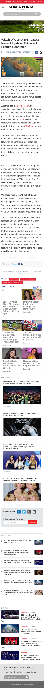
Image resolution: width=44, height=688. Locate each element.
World (11, 667)
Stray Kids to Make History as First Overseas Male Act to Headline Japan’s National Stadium (17, 552)
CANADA (39, 1)
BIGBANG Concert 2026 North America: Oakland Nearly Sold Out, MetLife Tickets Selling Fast (17, 572)
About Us (27, 672)
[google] (29, 511)
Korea (16, 667)
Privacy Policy (8, 672)
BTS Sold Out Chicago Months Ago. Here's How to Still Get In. (31, 631)
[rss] (34, 511)
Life (33, 667)
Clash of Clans (14, 279)
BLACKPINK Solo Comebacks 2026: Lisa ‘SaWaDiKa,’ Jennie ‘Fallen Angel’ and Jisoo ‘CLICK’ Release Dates (19, 447)
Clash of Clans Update (28, 279)
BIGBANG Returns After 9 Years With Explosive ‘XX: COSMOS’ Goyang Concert (18, 561)
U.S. (14, 1)
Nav (3, 7)
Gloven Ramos (9, 52)
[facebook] (19, 511)
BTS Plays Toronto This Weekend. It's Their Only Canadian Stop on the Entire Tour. (21, 618)
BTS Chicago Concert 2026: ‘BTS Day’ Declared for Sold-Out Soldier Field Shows (18, 581)
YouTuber (29, 126)
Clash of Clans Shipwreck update (12, 282)
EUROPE (19, 1)
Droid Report (23, 106)
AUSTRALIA (32, 1)
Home (6, 667)
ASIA (25, 1)
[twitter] (24, 511)
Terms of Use (18, 672)
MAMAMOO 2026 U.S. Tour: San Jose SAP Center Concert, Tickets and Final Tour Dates (21, 383)
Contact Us (34, 672)
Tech (28, 667)
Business (23, 667)
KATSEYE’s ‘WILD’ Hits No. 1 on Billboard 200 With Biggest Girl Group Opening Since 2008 (20, 479)
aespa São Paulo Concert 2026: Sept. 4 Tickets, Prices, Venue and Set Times (20, 414)
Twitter (21, 119)
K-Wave (12, 670)
